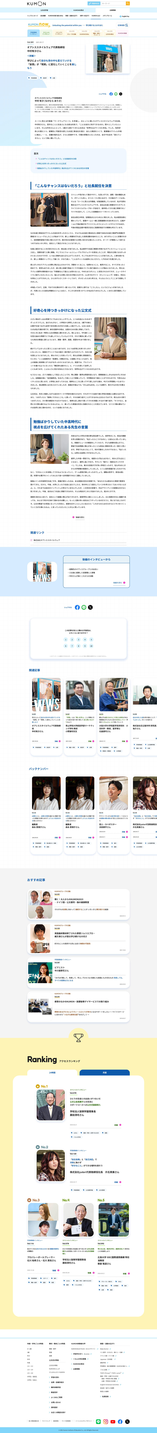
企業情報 (113, 10)
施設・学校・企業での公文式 (91, 1133)
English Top (125, 16)
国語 (48, 847)
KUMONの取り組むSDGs (55, 16)
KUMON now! (96, 16)
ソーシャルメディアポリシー (84, 1421)
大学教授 (118, 751)
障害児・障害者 (107, 751)
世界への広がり (84, 16)
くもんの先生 (77, 1137)
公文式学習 (44, 10)
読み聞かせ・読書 (51, 843)
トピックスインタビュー (59, 33)
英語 (52, 1282)
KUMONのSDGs (84, 34)
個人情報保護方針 (34, 1421)
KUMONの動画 (122, 33)
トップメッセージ (32, 16)
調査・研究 (72, 747)
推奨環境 (55, 1421)
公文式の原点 (110, 34)
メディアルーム (107, 16)
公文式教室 (139, 847)
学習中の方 (95, 3)
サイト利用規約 (66, 1421)
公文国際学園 (151, 744)
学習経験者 (34, 78)
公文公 (75, 1133)
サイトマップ (46, 1421)
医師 (115, 747)
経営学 (45, 78)
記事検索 (121, 25)
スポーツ (45, 1278)
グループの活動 (71, 34)
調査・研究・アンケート (97, 34)
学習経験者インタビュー (33, 33)
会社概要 (43, 16)
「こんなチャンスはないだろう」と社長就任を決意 (56, 158)
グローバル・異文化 (106, 1281)
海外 (115, 843)
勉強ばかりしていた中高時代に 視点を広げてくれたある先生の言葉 (63, 168)
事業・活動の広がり (71, 16)
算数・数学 (38, 847)
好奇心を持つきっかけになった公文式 (51, 163)
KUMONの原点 (78, 10)
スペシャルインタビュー (46, 33)
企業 (54, 78)
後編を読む (80, 517)
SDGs (119, 1281)
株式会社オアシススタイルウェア (47, 540)
